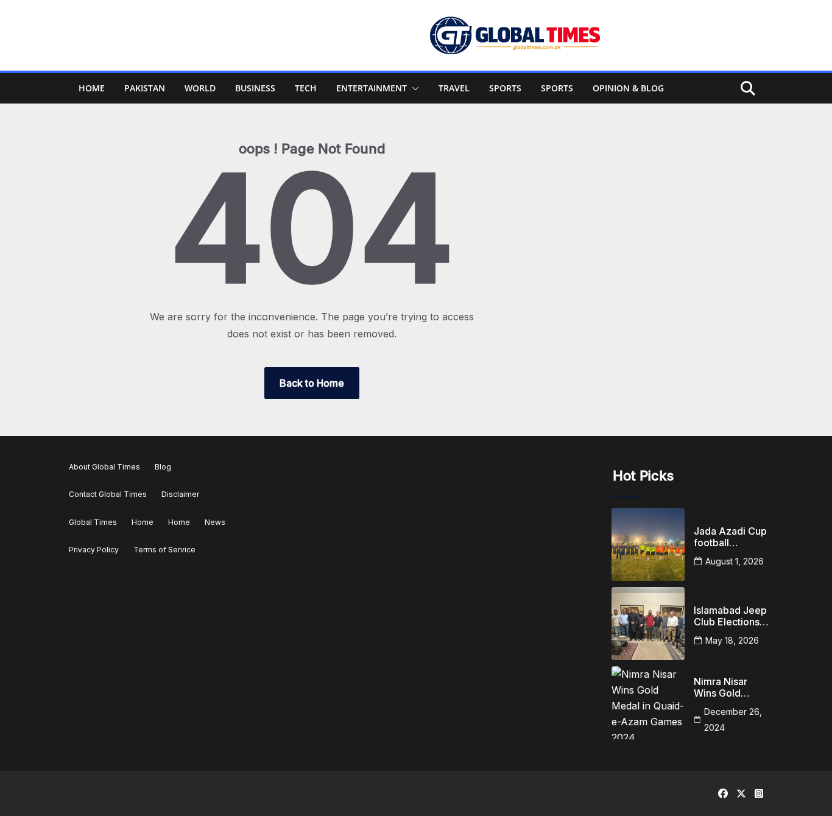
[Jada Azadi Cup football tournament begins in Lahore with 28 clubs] (648, 544)
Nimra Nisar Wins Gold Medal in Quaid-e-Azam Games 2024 (730, 687)
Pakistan (144, 88)
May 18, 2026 (732, 640)
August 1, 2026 (734, 561)
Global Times (93, 522)
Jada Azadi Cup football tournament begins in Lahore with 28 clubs (732, 537)
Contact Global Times (108, 494)
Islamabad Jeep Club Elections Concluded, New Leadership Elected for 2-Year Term (731, 616)
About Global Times (104, 466)
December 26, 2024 (733, 719)
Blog (163, 466)
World (200, 88)
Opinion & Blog (628, 88)
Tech (306, 88)
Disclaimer (180, 494)
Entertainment (371, 88)
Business (255, 88)
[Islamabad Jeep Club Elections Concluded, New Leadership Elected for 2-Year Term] (648, 623)
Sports (505, 88)
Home (92, 88)
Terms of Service (164, 549)
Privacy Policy (94, 549)
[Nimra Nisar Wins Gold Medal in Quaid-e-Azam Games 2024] (648, 702)
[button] (413, 88)
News (215, 522)
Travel (454, 88)
